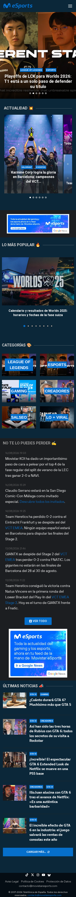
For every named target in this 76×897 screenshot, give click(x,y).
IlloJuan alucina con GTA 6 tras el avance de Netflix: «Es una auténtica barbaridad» (50, 799)
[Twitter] (32, 875)
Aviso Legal (12, 881)
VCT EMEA (14, 528)
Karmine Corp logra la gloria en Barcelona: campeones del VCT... (33, 176)
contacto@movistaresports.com (38, 886)
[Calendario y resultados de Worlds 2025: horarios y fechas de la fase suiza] (38, 281)
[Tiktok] (26, 875)
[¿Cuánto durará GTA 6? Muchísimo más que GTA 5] (14, 700)
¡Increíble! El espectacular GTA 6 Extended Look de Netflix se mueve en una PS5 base (50, 766)
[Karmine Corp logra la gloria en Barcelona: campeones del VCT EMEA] (33, 154)
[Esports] (57, 365)
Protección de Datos (58, 881)
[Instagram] (38, 875)
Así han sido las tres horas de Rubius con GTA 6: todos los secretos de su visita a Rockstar (50, 733)
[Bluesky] (49, 875)
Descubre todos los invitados (42, 501)
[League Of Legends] (19, 365)
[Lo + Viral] (57, 417)
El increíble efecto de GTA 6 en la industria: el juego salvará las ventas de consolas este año (50, 832)
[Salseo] (19, 417)
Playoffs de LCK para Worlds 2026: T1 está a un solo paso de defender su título (38, 81)
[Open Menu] (70, 6)
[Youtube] (43, 875)
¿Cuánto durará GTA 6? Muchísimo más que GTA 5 (50, 702)
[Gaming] (19, 391)
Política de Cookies (32, 881)
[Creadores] (57, 391)
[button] (5, 49)
